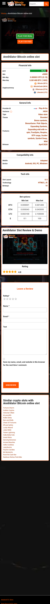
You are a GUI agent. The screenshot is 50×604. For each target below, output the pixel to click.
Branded (43, 117)
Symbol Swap (41, 138)
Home (3, 13)
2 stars (7, 298)
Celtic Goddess (8, 445)
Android (28, 163)
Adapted (43, 160)
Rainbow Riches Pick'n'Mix (12, 457)
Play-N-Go (42, 108)
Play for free (25, 41)
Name (6, 306)
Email (6, 316)
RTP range (36, 135)
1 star (4, 298)
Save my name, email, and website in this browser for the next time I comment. (24, 363)
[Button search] (46, 4)
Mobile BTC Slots (7, 600)
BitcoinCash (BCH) (40, 86)
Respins (43, 132)
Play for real (25, 36)
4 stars (13, 298)
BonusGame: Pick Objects (36, 123)
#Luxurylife (7, 415)
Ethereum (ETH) (41, 89)
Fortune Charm (8, 408)
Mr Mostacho (8, 452)
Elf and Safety (8, 425)
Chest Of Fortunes (9, 422)
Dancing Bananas (9, 440)
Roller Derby (7, 418)
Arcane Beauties (9, 442)
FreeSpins (35, 132)
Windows (43, 163)
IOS (34, 163)
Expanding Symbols (39, 126)
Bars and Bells (8, 420)
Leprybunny (7, 447)
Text (5, 327)
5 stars (15, 298)
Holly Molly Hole (9, 435)
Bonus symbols (40, 120)
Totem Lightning (9, 432)
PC (38, 163)
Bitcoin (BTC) (42, 83)
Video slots (42, 114)
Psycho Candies (9, 450)
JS (46, 183)
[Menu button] (3, 3)
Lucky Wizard (8, 427)
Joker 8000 (7, 430)
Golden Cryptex (8, 410)
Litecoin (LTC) (42, 92)
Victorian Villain (8, 413)
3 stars (10, 298)
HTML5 (41, 183)
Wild (45, 141)
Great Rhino (7, 437)
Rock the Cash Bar (9, 454)
